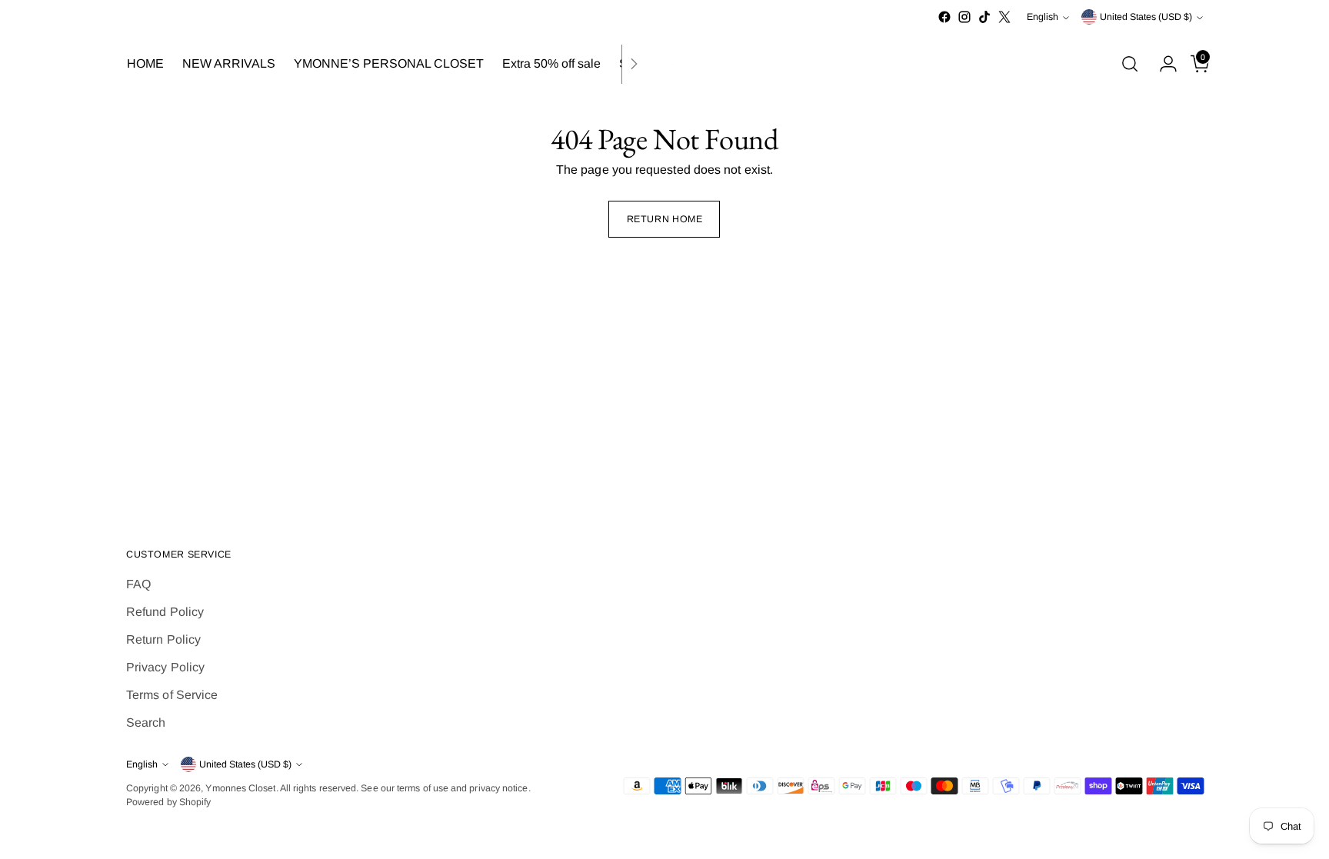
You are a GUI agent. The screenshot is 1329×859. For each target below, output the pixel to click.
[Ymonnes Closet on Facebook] (944, 17)
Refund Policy (165, 611)
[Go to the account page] (1162, 63)
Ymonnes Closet (240, 788)
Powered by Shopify (168, 802)
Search (145, 722)
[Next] (633, 64)
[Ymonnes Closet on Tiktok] (984, 17)
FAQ (138, 584)
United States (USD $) (1146, 17)
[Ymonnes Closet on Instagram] (964, 17)
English (1042, 17)
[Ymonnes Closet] (664, 64)
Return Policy (163, 639)
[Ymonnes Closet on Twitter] (1004, 17)
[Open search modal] (1129, 63)
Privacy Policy (165, 667)
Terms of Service (172, 694)
